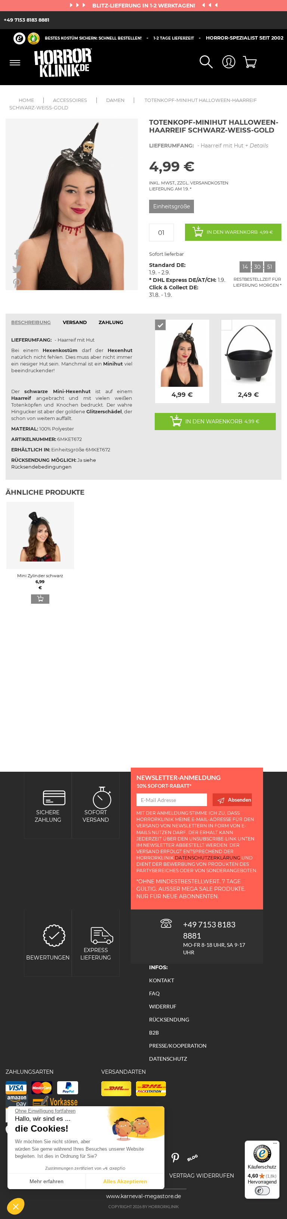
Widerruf (162, 1006)
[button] (16, 1206)
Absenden (239, 799)
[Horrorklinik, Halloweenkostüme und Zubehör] (63, 62)
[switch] (262, 1190)
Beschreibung (31, 322)
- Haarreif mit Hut (208, 145)
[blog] (195, 1160)
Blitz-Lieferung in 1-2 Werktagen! (144, 5)
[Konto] (224, 62)
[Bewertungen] (54, 935)
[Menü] (275, 1145)
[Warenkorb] (247, 63)
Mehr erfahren (47, 1181)
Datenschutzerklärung (207, 858)
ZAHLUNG (111, 322)
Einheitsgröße (171, 206)
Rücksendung (169, 1019)
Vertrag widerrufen (201, 1175)
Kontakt (161, 980)
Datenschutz (168, 1058)
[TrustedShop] (26, 38)
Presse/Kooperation (178, 1045)
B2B (154, 1032)
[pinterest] (178, 1160)
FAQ (154, 993)
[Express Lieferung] (102, 935)
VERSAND (75, 322)
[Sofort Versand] (102, 797)
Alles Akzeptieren (125, 1181)
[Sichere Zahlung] (54, 797)
